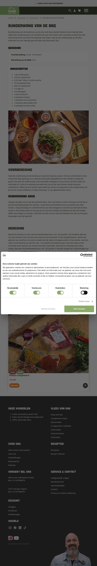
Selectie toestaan (48, 309)
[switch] (36, 292)
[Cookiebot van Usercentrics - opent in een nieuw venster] (84, 255)
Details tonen (84, 301)
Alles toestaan (79, 309)
